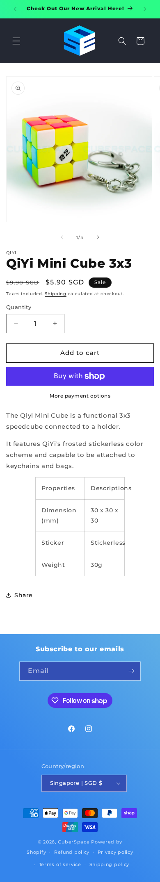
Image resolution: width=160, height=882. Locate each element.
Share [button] (23, 595)
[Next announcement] (145, 9)
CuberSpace (73, 842)
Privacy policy (115, 852)
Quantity (18, 307)
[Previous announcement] (15, 9)
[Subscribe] (131, 671)
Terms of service (60, 864)
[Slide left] (62, 237)
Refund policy (71, 852)
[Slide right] (98, 237)
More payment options (80, 396)
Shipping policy (109, 864)
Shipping (55, 293)
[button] (16, 41)
